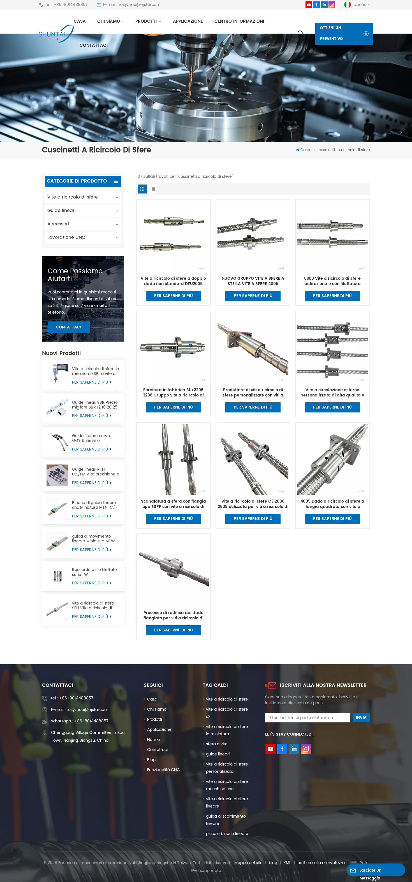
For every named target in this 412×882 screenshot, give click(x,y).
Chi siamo (108, 21)
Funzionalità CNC (163, 770)
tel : (72, 698)
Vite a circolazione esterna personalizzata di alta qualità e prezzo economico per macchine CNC (332, 393)
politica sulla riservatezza (321, 863)
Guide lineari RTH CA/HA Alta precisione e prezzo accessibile (95, 472)
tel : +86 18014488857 (66, 4)
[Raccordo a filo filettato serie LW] (57, 576)
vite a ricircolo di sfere (227, 699)
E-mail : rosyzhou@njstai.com (131, 4)
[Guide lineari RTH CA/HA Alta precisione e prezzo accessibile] (57, 475)
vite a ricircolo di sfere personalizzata (227, 768)
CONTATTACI (68, 327)
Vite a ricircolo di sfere (72, 197)
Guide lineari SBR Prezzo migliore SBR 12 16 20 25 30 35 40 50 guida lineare (95, 405)
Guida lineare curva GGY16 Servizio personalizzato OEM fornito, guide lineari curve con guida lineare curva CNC (95, 438)
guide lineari (218, 754)
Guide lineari (61, 210)
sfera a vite (217, 744)
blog (273, 863)
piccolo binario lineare (227, 833)
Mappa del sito (248, 863)
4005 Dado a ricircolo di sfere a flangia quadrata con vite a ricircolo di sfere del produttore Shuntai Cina (332, 504)
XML (287, 863)
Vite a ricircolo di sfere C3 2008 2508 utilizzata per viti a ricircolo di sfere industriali (253, 504)
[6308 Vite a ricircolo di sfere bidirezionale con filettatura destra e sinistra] (332, 236)
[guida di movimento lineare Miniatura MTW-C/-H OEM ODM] (57, 542)
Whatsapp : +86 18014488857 (79, 721)
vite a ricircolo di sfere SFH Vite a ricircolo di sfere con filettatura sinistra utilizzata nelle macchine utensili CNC (94, 605)
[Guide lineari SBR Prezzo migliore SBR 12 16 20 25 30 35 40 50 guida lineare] (57, 408)
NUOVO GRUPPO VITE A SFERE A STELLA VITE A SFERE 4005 (253, 281)
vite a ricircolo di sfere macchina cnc (227, 785)
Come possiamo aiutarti (75, 275)
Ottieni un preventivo (331, 33)
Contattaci (94, 45)
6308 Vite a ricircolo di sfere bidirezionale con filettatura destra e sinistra (332, 281)
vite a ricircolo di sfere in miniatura (227, 730)
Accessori (58, 224)
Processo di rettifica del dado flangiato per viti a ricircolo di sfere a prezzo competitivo (173, 615)
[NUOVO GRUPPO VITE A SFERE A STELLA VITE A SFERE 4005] (252, 236)
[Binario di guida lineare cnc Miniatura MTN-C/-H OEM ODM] (57, 509)
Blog (151, 760)
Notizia (153, 739)
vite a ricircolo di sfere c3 (227, 713)
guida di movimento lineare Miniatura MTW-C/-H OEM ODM (94, 538)
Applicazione (188, 21)
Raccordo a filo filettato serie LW (94, 572)
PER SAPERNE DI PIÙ (90, 382)
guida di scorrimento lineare (226, 820)
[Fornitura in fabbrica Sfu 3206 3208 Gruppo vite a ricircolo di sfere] (173, 348)
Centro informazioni (239, 21)
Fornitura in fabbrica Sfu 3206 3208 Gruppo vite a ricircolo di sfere (173, 393)
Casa (80, 21)
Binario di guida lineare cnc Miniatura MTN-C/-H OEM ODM (94, 505)
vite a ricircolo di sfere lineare (227, 802)
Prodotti (146, 21)
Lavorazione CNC (66, 237)
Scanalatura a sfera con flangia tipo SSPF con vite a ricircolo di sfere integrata (173, 504)
